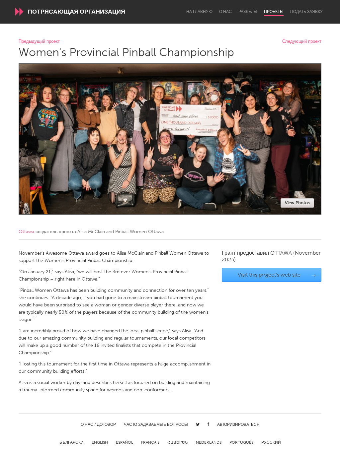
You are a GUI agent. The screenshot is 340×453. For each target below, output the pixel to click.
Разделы (247, 11)
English (100, 442)
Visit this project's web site (277, 275)
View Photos (297, 202)
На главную (199, 11)
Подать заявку (306, 11)
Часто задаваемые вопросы (156, 424)
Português (241, 442)
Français (150, 442)
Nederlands (208, 442)
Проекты (274, 11)
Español (124, 442)
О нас (225, 11)
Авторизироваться (238, 424)
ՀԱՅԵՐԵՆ (177, 442)
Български (71, 442)
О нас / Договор (98, 424)
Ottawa (26, 231)
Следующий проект (301, 41)
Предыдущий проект (39, 41)
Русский (271, 442)
